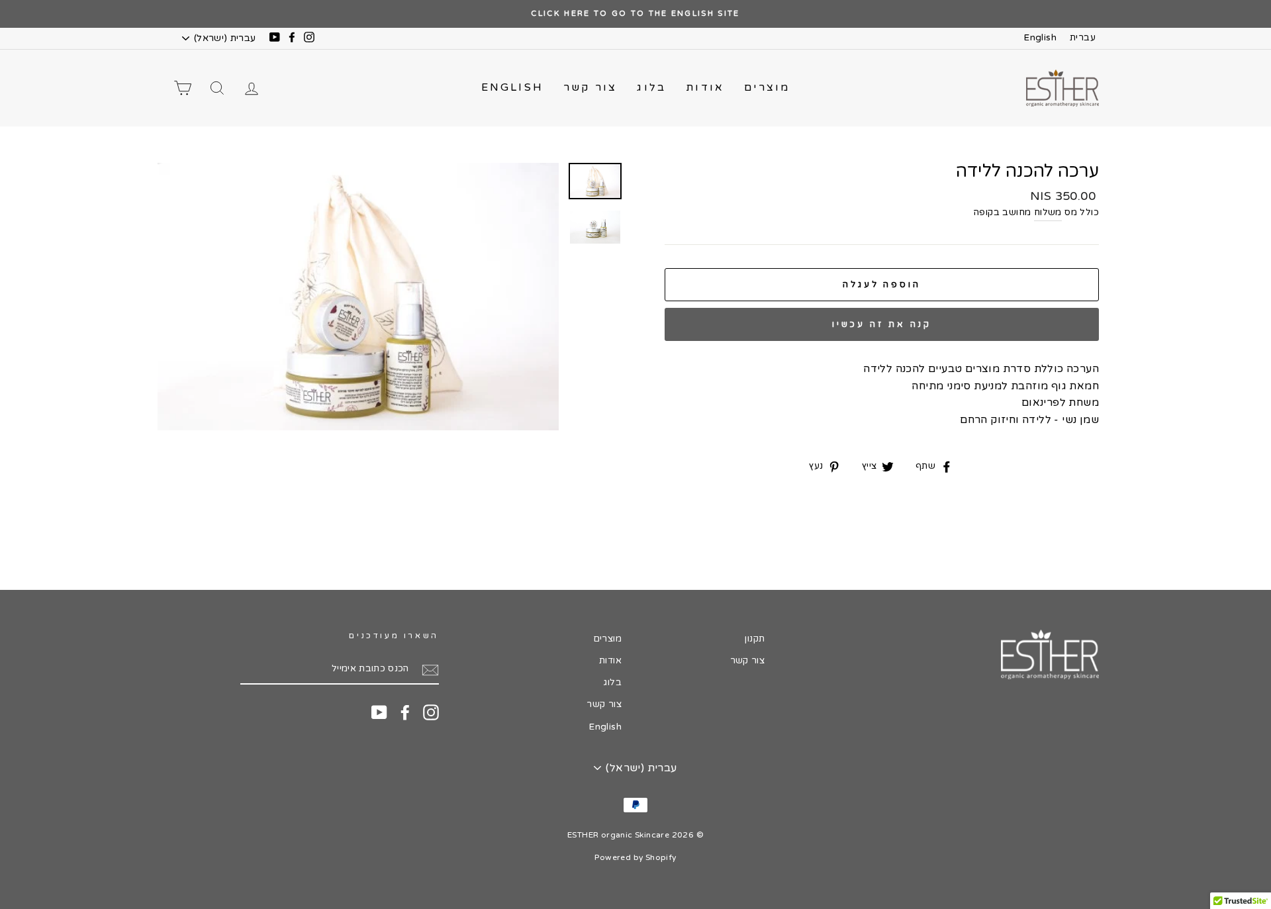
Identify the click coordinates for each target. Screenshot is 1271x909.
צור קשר (590, 87)
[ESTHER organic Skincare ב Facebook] (405, 712)
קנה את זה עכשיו (882, 324)
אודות (705, 87)
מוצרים (767, 87)
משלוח (1048, 212)
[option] (635, 14)
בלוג (651, 87)
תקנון (755, 639)
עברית (1083, 37)
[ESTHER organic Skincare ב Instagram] (431, 712)
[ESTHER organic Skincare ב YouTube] (379, 712)
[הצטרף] (430, 670)
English (1040, 37)
